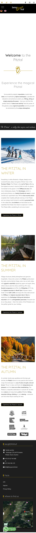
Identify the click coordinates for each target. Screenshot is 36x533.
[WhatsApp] (34, 2)
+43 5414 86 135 (10, 463)
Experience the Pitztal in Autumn (12, 404)
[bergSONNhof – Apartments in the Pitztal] (18, 7)
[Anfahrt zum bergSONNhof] (18, 515)
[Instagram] (30, 2)
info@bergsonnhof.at (11, 467)
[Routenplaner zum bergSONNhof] (2, 2)
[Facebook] (25, 2)
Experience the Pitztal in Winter (12, 215)
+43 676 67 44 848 (10, 458)
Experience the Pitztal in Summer (12, 312)
